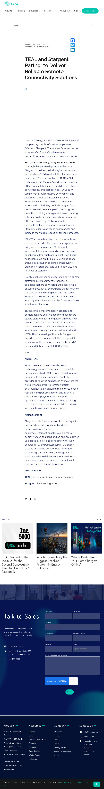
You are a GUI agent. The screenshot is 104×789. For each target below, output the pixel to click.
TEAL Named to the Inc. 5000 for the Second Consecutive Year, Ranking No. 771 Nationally (16, 564)
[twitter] (26, 499)
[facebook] (30, 499)
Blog (31, 736)
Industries (33, 759)
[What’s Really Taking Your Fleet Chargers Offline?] (86, 538)
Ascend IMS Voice (11, 761)
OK (96, 784)
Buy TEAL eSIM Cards (13, 739)
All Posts (16, 26)
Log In (56, 744)
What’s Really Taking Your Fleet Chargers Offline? (84, 560)
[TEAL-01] (11, 1)
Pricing (57, 736)
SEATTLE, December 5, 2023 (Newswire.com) (50, 162)
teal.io (62, 408)
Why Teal (58, 732)
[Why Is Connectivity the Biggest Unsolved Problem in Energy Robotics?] (52, 538)
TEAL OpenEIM (10, 750)
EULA (56, 755)
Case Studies (34, 751)
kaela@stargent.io (47, 483)
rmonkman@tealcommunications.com (54, 477)
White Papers (34, 755)
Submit (69, 692)
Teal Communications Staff (37, 44)
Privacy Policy (60, 747)
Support (32, 747)
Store (56, 739)
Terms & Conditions (62, 751)
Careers (32, 732)
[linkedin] (35, 499)
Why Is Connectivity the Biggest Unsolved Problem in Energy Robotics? (52, 562)
